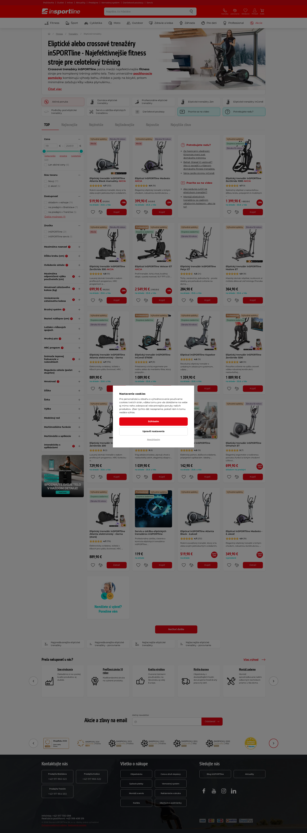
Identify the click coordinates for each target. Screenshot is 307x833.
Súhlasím (153, 421)
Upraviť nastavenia (153, 431)
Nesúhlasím (153, 439)
